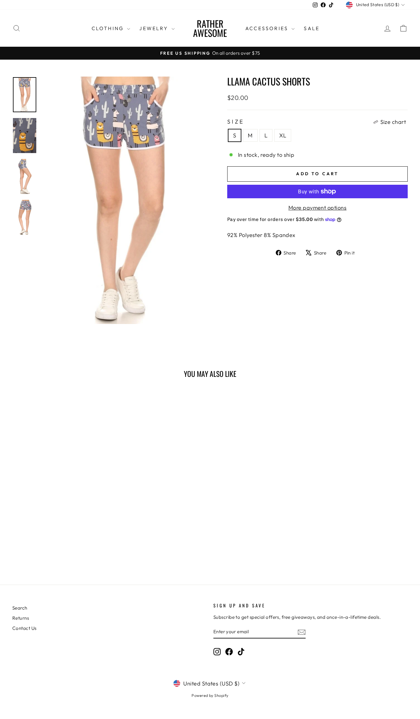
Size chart (393, 121)
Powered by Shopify (210, 695)
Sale (311, 28)
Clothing (109, 28)
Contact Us (24, 628)
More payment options (317, 207)
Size (316, 121)
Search (19, 608)
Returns (20, 618)
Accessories (267, 28)
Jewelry (154, 28)
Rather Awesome (210, 28)
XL (282, 135)
